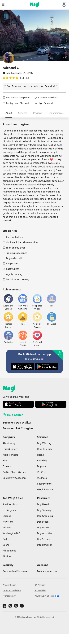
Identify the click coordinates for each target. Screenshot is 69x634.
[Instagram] (10, 606)
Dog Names (43, 527)
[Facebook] (4, 606)
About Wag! (9, 443)
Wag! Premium (45, 489)
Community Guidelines (14, 477)
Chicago (7, 515)
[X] (16, 606)
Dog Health (43, 504)
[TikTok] (22, 606)
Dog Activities (44, 533)
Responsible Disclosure (15, 571)
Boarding (42, 460)
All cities (7, 556)
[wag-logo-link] (34, 4)
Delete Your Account (48, 571)
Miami (6, 544)
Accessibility (40, 590)
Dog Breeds (43, 521)
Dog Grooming (45, 515)
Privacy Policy (9, 585)
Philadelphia (9, 550)
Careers (7, 466)
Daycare (41, 466)
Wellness (42, 477)
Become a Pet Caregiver (18, 428)
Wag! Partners (10, 454)
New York (8, 521)
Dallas (6, 539)
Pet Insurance (44, 483)
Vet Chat (41, 472)
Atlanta (7, 527)
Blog (5, 460)
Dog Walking (44, 443)
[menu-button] (3, 5)
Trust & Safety (10, 448)
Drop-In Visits (44, 448)
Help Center (15, 415)
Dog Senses (43, 539)
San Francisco (10, 504)
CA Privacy (39, 585)
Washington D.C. (12, 533)
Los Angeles (9, 510)
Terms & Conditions (12, 590)
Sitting (40, 454)
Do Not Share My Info (14, 472)
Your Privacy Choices (44, 596)
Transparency (9, 596)
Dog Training (44, 510)
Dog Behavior (44, 544)
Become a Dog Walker (17, 422)
